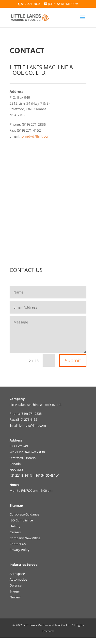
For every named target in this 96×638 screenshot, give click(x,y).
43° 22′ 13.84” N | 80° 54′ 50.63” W (34, 475)
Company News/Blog (25, 538)
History (15, 526)
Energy (15, 591)
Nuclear (15, 597)
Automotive (18, 579)
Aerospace (17, 573)
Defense (15, 585)
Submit (73, 360)
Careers (15, 532)
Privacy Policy (20, 549)
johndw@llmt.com (35, 136)
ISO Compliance (21, 520)
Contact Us (18, 543)
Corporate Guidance (24, 514)
